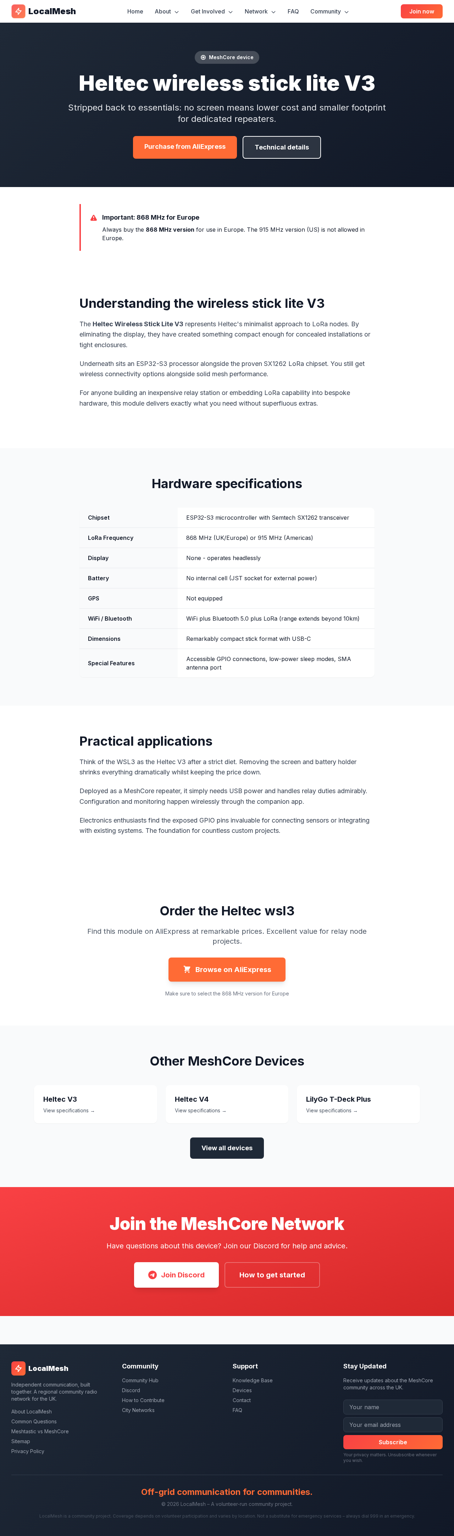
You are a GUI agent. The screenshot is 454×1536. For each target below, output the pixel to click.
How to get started (272, 1275)
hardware (93, 403)
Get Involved (208, 11)
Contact (242, 1400)
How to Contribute (143, 1400)
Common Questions (34, 1421)
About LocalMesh (31, 1411)
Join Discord (183, 1275)
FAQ (293, 11)
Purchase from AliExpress (185, 146)
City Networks (138, 1410)
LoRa (320, 324)
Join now (421, 11)
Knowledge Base (253, 1380)
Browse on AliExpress (233, 969)
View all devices (227, 1148)
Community (326, 11)
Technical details (282, 147)
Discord (131, 1390)
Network (257, 11)
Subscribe (393, 1442)
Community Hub (140, 1380)
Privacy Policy (27, 1451)
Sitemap (20, 1441)
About (163, 11)
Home (135, 11)
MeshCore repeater (152, 791)
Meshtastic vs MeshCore (40, 1431)
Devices (242, 1390)
